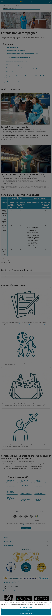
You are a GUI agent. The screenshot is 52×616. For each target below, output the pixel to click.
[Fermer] (50, 602)
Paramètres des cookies (26, 607)
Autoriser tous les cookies (26, 613)
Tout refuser (26, 610)
